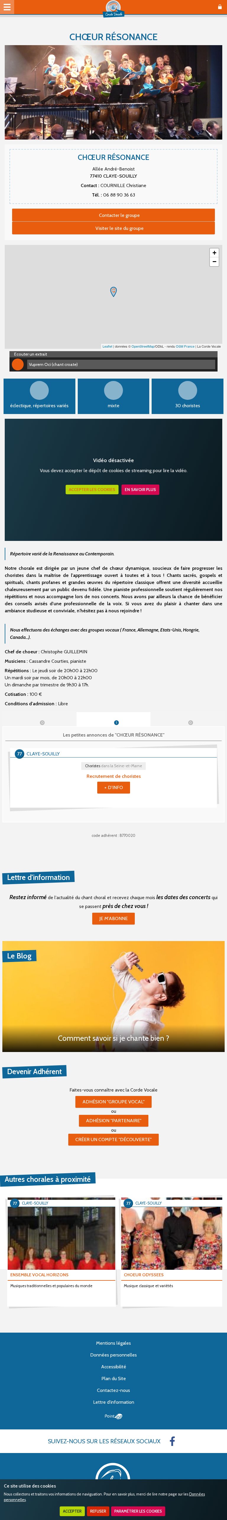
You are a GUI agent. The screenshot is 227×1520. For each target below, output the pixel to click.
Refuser (98, 1511)
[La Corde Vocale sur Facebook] (172, 1441)
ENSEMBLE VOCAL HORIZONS (39, 1274)
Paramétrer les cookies (138, 1511)
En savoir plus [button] (140, 489)
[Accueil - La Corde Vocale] (113, 9)
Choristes (113, 766)
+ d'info (113, 787)
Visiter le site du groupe (119, 228)
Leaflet (107, 346)
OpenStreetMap (143, 346)
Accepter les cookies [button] (92, 489)
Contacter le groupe (119, 215)
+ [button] (214, 252)
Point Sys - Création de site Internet (113, 1416)
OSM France (185, 346)
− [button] (214, 261)
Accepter (72, 1511)
